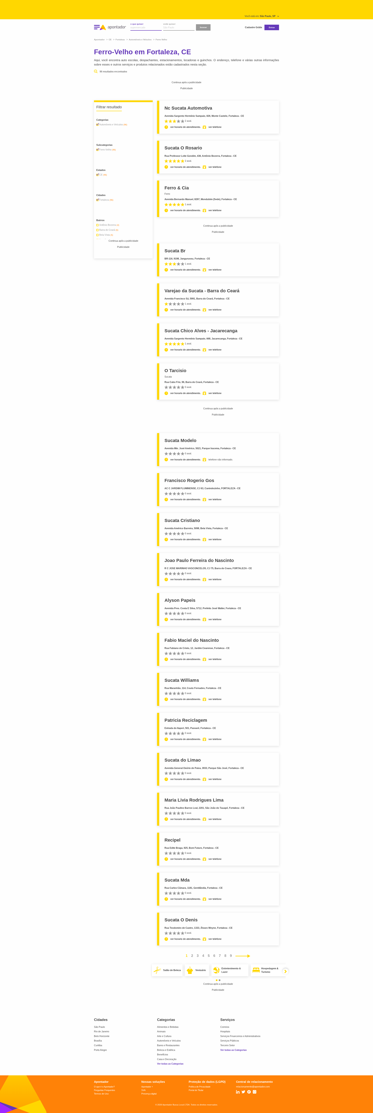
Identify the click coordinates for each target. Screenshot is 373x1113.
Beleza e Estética (166, 1050)
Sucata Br (174, 250)
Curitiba (98, 1045)
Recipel (172, 840)
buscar (203, 27)
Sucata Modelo (180, 440)
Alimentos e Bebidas (167, 1027)
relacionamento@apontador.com (253, 1086)
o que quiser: (137, 24)
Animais (161, 1031)
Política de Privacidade (199, 1086)
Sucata (168, 376)
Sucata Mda (177, 880)
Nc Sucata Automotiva (188, 108)
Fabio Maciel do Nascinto (191, 640)
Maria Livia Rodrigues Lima (194, 800)
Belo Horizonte (101, 1036)
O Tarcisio (175, 370)
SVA (143, 1090)
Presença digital (148, 1093)
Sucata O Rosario (183, 147)
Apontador (99, 39)
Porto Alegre (100, 1050)
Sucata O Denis (181, 919)
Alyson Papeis (179, 600)
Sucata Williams (181, 680)
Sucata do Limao (182, 760)
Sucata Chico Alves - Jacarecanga (200, 330)
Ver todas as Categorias (170, 1064)
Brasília (98, 1040)
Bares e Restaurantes (168, 1045)
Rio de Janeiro (101, 1031)
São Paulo (99, 1027)
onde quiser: (169, 24)
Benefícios (162, 1054)
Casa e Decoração (166, 1059)
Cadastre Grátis (253, 27)
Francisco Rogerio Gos (189, 480)
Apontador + (147, 1086)
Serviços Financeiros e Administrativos (240, 1036)
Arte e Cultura (164, 1036)
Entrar (272, 27)
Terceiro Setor (227, 1045)
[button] (217, 980)
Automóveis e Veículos (169, 1040)
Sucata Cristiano (182, 520)
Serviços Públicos (229, 1040)
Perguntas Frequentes (104, 1090)
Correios (224, 1027)
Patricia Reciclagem (185, 720)
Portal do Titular (196, 1090)
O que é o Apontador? (104, 1086)
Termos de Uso (101, 1093)
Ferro (167, 194)
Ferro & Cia (176, 187)
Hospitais (225, 1031)
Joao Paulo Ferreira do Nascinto (199, 560)
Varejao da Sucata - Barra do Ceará (201, 290)
